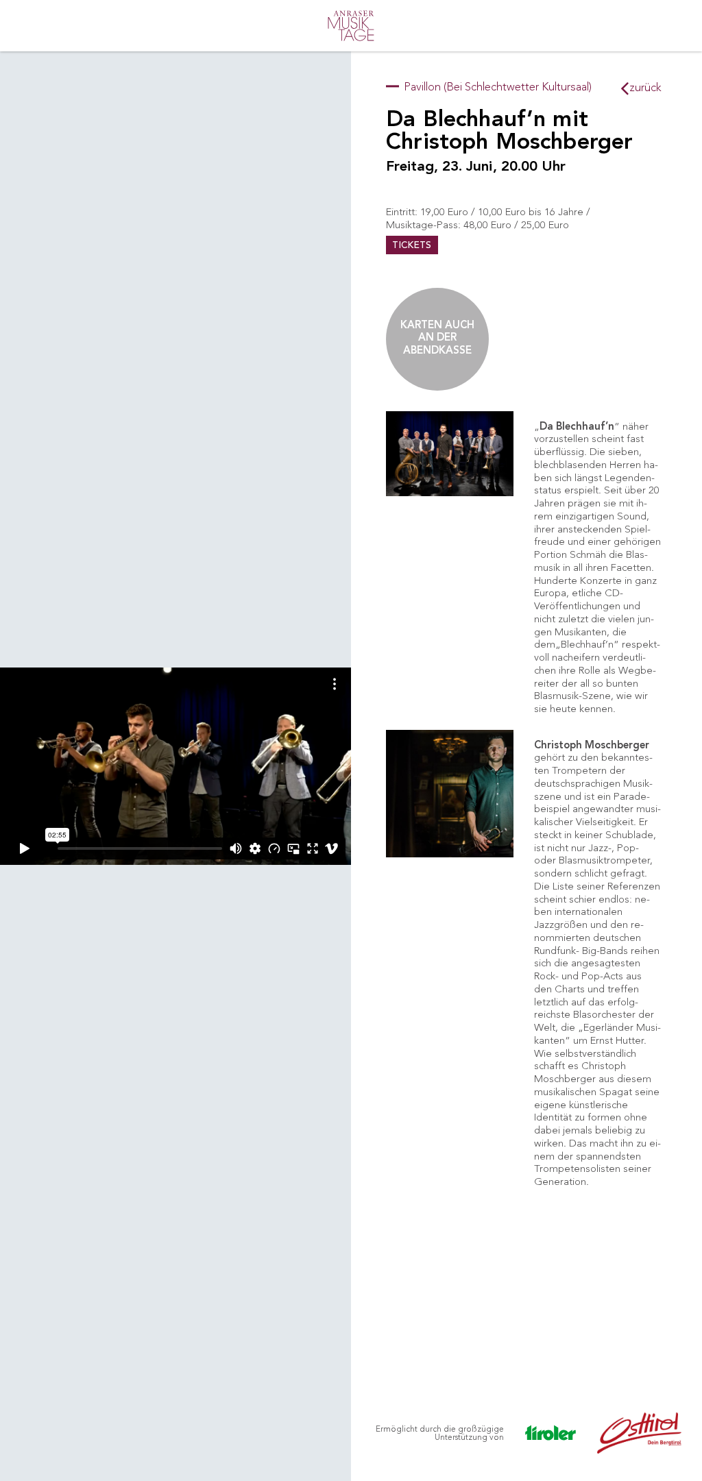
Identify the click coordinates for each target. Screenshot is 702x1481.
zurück (644, 87)
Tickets (411, 245)
